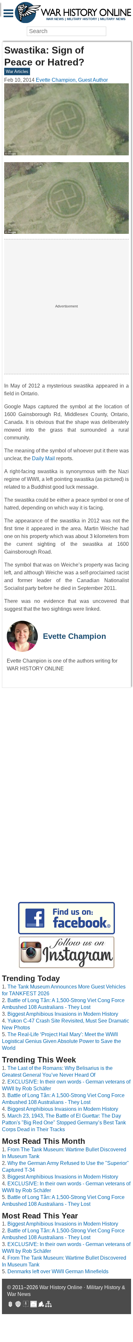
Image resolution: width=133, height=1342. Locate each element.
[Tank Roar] (33, 1305)
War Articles (17, 71)
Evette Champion (74, 636)
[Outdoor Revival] (18, 1305)
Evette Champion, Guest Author (72, 80)
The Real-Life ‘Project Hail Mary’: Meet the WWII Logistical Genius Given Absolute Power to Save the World (61, 1041)
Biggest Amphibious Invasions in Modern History (62, 1014)
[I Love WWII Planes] (41, 1305)
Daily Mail (43, 458)
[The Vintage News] (10, 1305)
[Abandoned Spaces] (26, 1305)
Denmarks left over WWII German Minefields (57, 1271)
